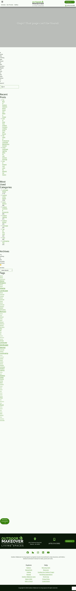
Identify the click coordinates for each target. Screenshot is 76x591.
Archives (2, 267)
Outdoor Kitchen (4, 221)
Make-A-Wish (28, 579)
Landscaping (4, 353)
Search (3, 87)
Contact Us (69, 2)
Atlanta (1, 275)
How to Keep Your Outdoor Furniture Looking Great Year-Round (4, 126)
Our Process (10, 5)
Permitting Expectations (45, 574)
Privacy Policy (46, 579)
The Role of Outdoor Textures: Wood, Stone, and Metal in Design (4, 108)
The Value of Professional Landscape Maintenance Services (5, 141)
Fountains (1, 339)
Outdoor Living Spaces (4, 196)
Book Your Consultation (4, 520)
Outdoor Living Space (2, 380)
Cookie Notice (46, 581)
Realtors (28, 568)
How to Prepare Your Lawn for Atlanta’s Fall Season (4, 168)
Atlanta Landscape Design (2, 299)
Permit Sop (46, 577)
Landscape (3, 342)
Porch (2, 405)
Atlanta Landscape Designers (2, 304)
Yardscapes (2, 420)
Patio (3, 237)
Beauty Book (28, 570)
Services (3, 5)
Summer (1, 408)
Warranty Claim (46, 568)
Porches (1, 406)
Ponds (1, 403)
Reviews (29, 574)
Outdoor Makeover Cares (29, 577)
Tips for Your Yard (3, 231)
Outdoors (2, 384)
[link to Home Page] (38, 3)
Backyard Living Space (2, 318)
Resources (46, 570)
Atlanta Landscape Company (2, 294)
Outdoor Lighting (4, 216)
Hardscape (5, 226)
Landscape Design (5, 191)
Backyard (3, 311)
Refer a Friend (29, 581)
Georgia (2, 340)
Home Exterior (4, 202)
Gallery (16, 5)
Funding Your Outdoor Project (46, 572)
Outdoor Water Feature (1, 391)
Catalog (29, 572)
